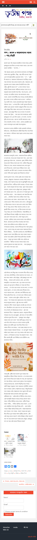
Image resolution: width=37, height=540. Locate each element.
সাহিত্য (17, 473)
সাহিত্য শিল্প (23, 473)
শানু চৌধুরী (11, 473)
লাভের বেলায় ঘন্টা (8, 455)
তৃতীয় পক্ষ (6, 59)
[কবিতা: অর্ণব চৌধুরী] (28, 25)
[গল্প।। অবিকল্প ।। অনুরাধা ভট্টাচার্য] (23, 437)
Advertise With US (6, 528)
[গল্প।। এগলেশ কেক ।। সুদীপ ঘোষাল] (9, 437)
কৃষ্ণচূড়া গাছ (17, 471)
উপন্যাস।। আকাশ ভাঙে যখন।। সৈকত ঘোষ (14, 481)
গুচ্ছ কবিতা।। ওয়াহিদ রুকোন (25, 484)
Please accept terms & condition (16, 511)
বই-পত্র (26, 527)
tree (11, 471)
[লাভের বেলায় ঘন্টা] (9, 451)
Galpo (6, 471)
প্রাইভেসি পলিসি (32, 537)
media (15, 527)
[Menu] (3, 2)
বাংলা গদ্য (24, 471)
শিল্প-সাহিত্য (7, 49)
